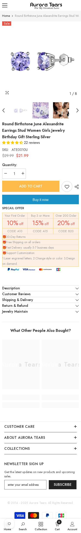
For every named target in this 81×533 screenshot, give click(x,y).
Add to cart (30, 186)
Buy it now (41, 200)
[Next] (77, 110)
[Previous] (3, 110)
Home (6, 16)
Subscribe (62, 484)
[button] (13, 142)
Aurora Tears (37, 503)
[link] (21, 397)
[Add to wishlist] (67, 186)
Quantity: (9, 164)
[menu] (4, 5)
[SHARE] (75, 187)
